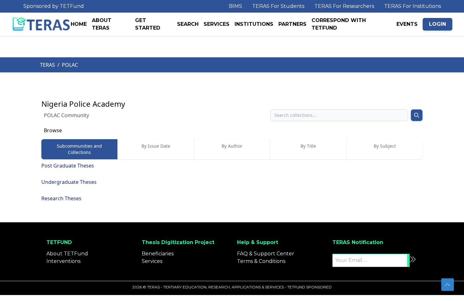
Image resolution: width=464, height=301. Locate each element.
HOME (79, 24)
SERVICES (216, 24)
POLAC (70, 64)
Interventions (63, 261)
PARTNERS (292, 24)
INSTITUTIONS (254, 24)
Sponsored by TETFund (53, 6)
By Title (308, 146)
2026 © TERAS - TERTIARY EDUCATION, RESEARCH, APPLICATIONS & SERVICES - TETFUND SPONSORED (232, 287)
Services (152, 261)
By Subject (385, 146)
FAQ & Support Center (265, 254)
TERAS (47, 64)
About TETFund (67, 254)
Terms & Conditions (261, 261)
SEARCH (188, 24)
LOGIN (437, 24)
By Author (232, 146)
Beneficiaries (158, 254)
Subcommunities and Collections (79, 149)
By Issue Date (155, 146)
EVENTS (407, 24)
